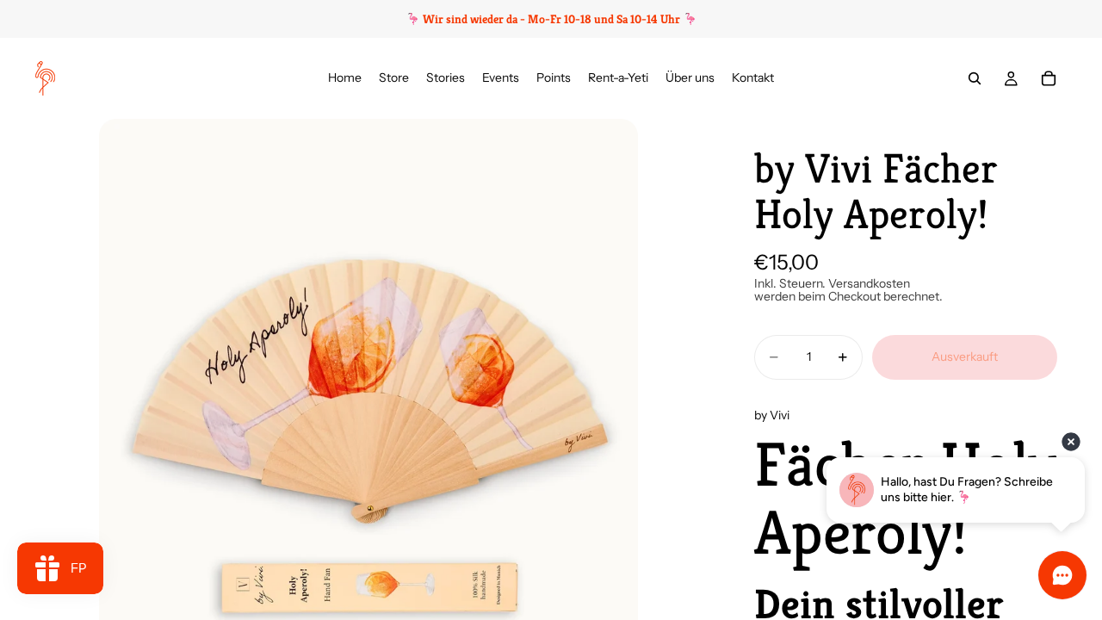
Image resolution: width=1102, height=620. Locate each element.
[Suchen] (975, 78)
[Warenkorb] (1049, 78)
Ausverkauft (965, 356)
